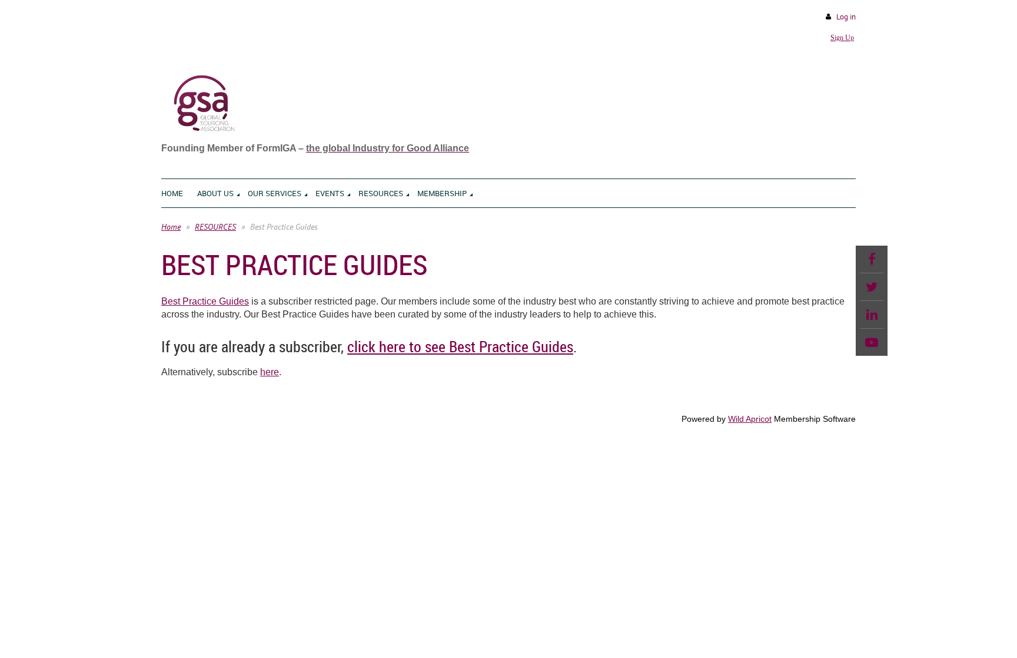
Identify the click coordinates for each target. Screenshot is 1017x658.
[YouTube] (871, 342)
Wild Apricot (750, 419)
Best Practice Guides (205, 301)
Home (171, 226)
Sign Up (842, 38)
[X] (871, 286)
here (269, 372)
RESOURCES (215, 226)
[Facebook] (871, 259)
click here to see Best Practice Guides (460, 346)
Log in (846, 17)
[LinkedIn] (871, 314)
